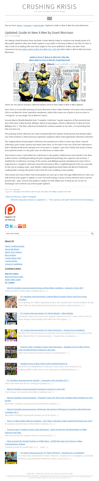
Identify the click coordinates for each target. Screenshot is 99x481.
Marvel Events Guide (14, 277)
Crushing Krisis (49, 6)
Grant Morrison (26, 192)
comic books (16, 189)
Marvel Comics (35, 192)
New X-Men (44, 192)
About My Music (12, 249)
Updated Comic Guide (64, 192)
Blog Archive (10, 255)
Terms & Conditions (13, 264)
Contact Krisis (11, 261)
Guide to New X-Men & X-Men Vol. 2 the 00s (41, 49)
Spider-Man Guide (13, 280)
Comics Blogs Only (13, 258)
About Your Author (13, 252)
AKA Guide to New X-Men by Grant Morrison (49, 60)
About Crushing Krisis (14, 246)
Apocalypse (17, 192)
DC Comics (10, 282)
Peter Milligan (53, 192)
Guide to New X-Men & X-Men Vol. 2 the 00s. (49, 57)
